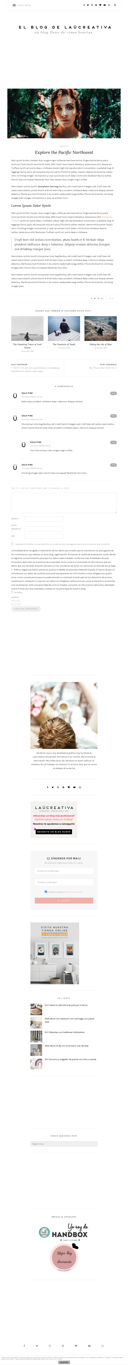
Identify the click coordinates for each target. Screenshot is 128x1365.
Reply (113, 393)
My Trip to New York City (102, 367)
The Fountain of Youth (64, 344)
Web (13, 536)
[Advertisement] (64, 65)
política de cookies (55, 1359)
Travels (64, 146)
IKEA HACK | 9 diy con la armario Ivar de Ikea (66, 1046)
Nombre (15, 519)
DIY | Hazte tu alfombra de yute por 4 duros (66, 1005)
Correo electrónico (16, 527)
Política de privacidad (74, 892)
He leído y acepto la (16, 598)
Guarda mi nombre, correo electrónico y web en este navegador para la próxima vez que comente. (62, 544)
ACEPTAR (64, 1362)
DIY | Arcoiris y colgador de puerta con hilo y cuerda (70, 1059)
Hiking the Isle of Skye (100, 344)
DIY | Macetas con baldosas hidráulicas (65, 1032)
